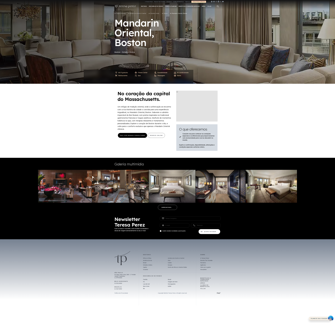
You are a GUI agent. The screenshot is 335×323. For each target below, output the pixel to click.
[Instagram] (216, 2)
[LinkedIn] (218, 2)
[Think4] (219, 293)
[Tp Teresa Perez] (125, 6)
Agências (187, 1)
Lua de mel (146, 284)
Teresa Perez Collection (199, 1)
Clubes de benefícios (178, 1)
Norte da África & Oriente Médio (177, 267)
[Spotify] (211, 2)
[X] (220, 2)
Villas (203, 288)
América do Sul (147, 260)
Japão (145, 267)
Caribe (170, 263)
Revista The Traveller (159, 1)
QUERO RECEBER (209, 231)
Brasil (144, 263)
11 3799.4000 (118, 278)
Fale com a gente (205, 267)
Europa (170, 265)
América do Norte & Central (138, 13)
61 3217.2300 (118, 289)
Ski (144, 288)
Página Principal (121, 13)
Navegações (171, 284)
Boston (166, 13)
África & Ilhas (147, 258)
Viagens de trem (172, 282)
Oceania (145, 269)
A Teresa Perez (149, 1)
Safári (169, 286)
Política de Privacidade (121, 293)
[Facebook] (214, 2)
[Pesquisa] (218, 6)
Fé (144, 282)
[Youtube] (223, 2)
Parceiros (169, 1)
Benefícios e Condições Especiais (205, 279)
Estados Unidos (154, 13)
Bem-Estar (146, 286)
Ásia (169, 260)
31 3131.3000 (118, 283)
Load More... (167, 207)
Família (145, 279)
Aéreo (202, 283)
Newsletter (203, 269)
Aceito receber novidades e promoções (174, 231)
